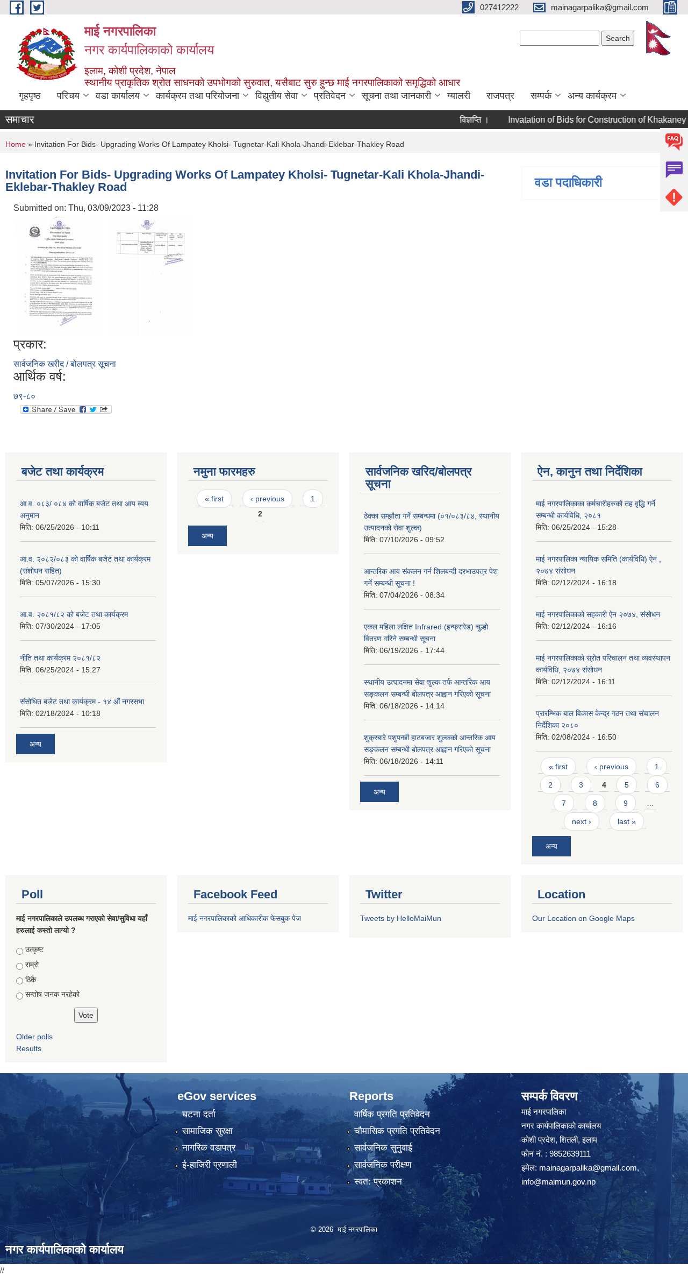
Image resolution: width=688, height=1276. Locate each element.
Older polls (34, 1036)
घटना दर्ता (199, 1114)
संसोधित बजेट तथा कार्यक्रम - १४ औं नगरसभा (82, 701)
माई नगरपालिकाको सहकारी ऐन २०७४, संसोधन (598, 614)
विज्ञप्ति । (456, 119)
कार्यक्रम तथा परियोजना (197, 95)
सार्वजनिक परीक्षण (382, 1165)
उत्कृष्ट (34, 949)
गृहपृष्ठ (30, 95)
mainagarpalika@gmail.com (588, 1167)
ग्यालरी (458, 95)
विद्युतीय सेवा (276, 95)
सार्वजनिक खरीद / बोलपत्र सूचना (64, 363)
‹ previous (267, 498)
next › (581, 821)
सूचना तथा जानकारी (396, 95)
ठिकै (30, 979)
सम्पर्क (541, 95)
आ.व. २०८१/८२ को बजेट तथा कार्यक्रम (74, 614)
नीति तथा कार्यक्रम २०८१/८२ (60, 658)
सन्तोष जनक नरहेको (52, 994)
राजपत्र (500, 95)
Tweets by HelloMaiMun (400, 918)
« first (214, 498)
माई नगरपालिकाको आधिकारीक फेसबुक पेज (244, 918)
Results (28, 1048)
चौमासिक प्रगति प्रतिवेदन (397, 1131)
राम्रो (32, 964)
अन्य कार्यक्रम (592, 95)
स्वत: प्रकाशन (378, 1181)
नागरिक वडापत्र (208, 1148)
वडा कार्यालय (118, 95)
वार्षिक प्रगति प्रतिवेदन (392, 1114)
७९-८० (24, 396)
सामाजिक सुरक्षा (207, 1131)
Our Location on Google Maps (583, 918)
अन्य (35, 744)
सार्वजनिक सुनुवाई (383, 1148)
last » (627, 821)
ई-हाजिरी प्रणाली (209, 1165)
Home (15, 144)
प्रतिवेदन (330, 95)
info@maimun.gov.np (558, 1181)
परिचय (68, 95)
